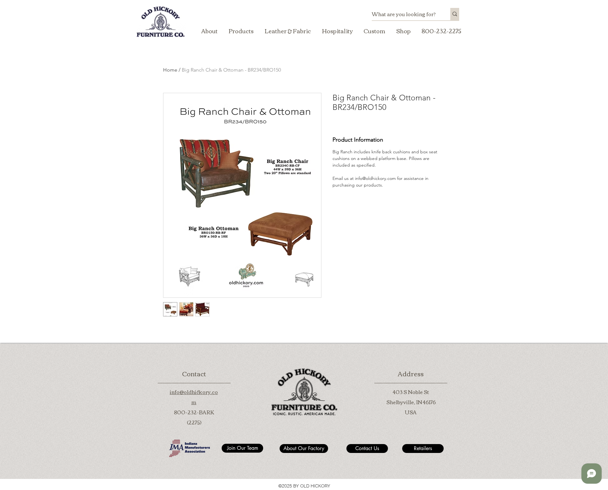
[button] (241, 30)
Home (170, 70)
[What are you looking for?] (454, 14)
